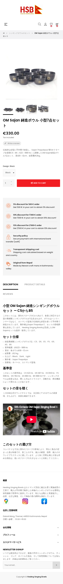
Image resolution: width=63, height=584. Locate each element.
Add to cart (39, 183)
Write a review (12, 143)
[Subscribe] (56, 565)
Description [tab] (10, 284)
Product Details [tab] (34, 284)
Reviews (8, 294)
